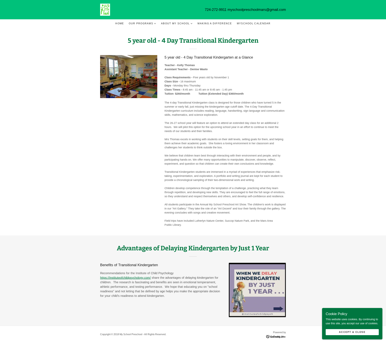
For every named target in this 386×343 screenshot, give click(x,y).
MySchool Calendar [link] (254, 23)
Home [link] (119, 23)
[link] (105, 9)
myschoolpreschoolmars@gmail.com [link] (257, 10)
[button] (142, 23)
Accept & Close (352, 332)
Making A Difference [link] (215, 23)
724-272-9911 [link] (215, 10)
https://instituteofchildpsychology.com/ (125, 277)
